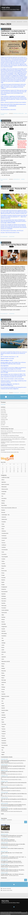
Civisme (3, 526)
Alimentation (4, 486)
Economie (3, 577)
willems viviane (4, 771)
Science (2, 705)
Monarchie (3, 670)
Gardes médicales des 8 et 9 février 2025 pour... (12, 865)
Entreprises (3, 589)
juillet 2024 (3, 422)
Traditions (3, 731)
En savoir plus (8, 914)
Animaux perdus (4, 489)
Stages (2, 722)
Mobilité (3, 668)
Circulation (3, 521)
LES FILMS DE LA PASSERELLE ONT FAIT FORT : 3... (13, 857)
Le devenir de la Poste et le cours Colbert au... (10, 447)
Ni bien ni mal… (4, 431)
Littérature (3, 652)
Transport (3, 733)
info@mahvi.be (12, 105)
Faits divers (3, 600)
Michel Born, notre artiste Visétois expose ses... (12, 848)
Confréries (3, 547)
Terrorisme (3, 724)
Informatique (4, 633)
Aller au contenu (4, 1)
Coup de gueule (4, 556)
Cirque (2, 524)
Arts (2, 496)
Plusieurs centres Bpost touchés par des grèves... (13, 869)
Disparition (3, 566)
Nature (2, 677)
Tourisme (3, 728)
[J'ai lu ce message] (26, 911)
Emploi (2, 582)
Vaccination (3, 740)
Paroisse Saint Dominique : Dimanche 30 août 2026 (11, 432)
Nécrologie (3, 680)
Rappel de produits (5, 696)
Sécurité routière (4, 710)
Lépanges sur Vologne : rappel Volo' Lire (9, 441)
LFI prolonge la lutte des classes (7, 452)
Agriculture (3, 482)
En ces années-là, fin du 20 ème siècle (8, 437)
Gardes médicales (5, 610)
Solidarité (3, 715)
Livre (2, 654)
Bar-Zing (16, 452)
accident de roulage (5, 477)
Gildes (2, 614)
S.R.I (2, 701)
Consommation (4, 549)
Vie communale (4, 745)
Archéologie (3, 491)
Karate (2, 647)
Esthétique (3, 596)
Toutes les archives (4, 426)
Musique (3, 675)
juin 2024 (3, 424)
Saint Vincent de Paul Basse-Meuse (14, 245)
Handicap (3, 617)
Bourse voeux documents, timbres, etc (9, 507)
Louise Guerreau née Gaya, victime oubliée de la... (10, 438)
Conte (2, 552)
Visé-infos (5, 8)
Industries (3, 631)
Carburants (3, 517)
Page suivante (24, 396)
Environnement (4, 591)
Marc (2, 804)
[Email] (14, 884)
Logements (3, 656)
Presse (2, 691)
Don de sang (3, 570)
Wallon (2, 754)
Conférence (3, 545)
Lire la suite (3, 404)
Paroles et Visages (20, 437)
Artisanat (3, 493)
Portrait (3, 689)
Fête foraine (3, 605)
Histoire (3, 619)
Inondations (3, 635)
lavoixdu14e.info (4, 433)
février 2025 (3, 411)
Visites (2, 747)
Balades (3, 503)
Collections (3, 531)
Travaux (3, 735)
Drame (2, 572)
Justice (2, 645)
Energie (2, 584)
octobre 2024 (4, 417)
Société (2, 712)
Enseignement (4, 586)
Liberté (17, 435)
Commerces (3, 535)
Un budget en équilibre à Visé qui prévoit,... (11, 861)
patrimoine (3, 682)
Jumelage (3, 642)
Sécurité (3, 708)
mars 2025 (3, 409)
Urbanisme (3, 738)
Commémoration (4, 533)
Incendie (3, 628)
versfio (2, 777)
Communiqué (4, 538)
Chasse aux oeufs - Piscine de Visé (13, 188)
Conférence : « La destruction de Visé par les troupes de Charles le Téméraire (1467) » (13, 33)
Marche (2, 663)
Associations (4, 498)
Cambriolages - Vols (5, 514)
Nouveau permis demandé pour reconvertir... (12, 835)
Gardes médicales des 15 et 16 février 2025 (11, 852)
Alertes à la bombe (5, 484)
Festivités (3, 603)
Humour (3, 621)
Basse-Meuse (4, 505)
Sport (2, 719)
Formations (3, 607)
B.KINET (3, 782)
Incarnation (10, 431)
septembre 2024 (4, 419)
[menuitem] (14, 21)
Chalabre (22, 447)
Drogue (2, 575)
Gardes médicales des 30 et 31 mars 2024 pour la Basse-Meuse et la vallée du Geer (13, 125)
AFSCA (2, 479)
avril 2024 (25, 21)
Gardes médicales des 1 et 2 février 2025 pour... (12, 874)
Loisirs (2, 659)
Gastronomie (4, 612)
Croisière (3, 559)
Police (2, 684)
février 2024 (13, 21)
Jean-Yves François (5, 760)
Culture (2, 561)
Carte (2, 813)
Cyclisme (3, 563)
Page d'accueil (19, 21)
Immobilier (3, 624)
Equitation (3, 593)
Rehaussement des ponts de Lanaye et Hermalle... (13, 844)
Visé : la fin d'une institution (8, 839)
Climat (2, 528)
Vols (2, 749)
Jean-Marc (3, 793)
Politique (3, 687)
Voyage (2, 752)
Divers (2, 568)
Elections (3, 579)
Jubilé (2, 640)
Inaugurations (4, 626)
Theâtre (3, 726)
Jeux (2, 638)
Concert (3, 540)
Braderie (3, 510)
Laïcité (2, 649)
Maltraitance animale (5, 661)
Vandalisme (3, 742)
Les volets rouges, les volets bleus (7, 435)
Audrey (2, 788)
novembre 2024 (4, 416)
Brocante (3, 512)
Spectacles (3, 717)
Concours (3, 542)
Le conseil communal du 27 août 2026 (8, 449)
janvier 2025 (3, 412)
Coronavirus (3, 554)
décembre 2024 (4, 414)
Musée (2, 673)
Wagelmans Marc (5, 808)
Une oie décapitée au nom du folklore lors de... (15, 804)
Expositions (3, 598)
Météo (2, 666)
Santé (2, 703)
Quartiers (3, 694)
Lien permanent (5, 113)
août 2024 (3, 421)
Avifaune (3, 500)
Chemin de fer (4, 519)
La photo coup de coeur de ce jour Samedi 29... (10, 444)
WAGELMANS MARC (5, 766)
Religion (3, 698)
